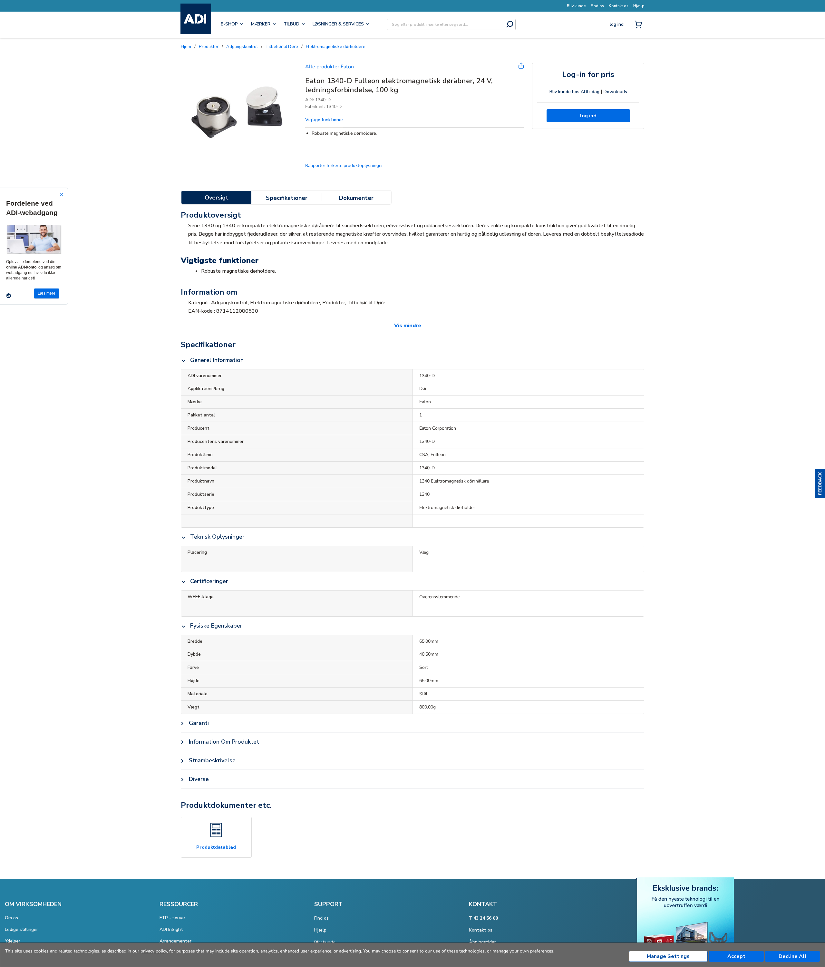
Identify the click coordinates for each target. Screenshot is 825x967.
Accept (736, 956)
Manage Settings (668, 956)
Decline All (793, 956)
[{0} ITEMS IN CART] (640, 25)
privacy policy (154, 951)
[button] (820, 483)
